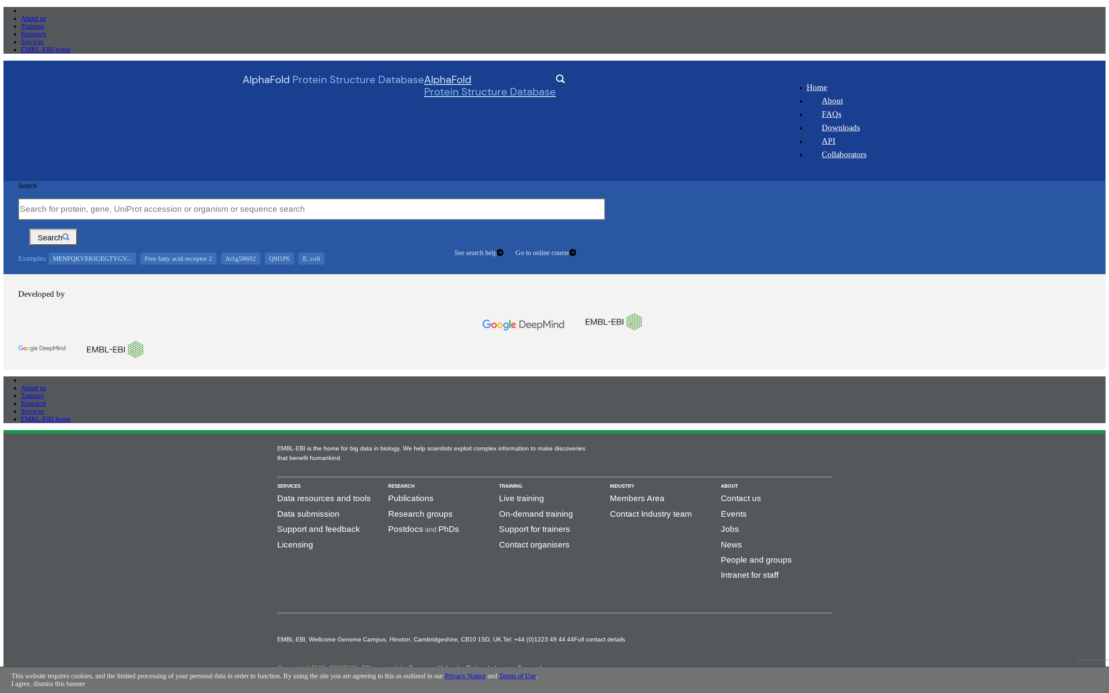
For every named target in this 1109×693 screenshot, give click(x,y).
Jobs (730, 529)
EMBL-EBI (37, 10)
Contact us (741, 498)
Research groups (420, 513)
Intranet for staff (749, 575)
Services (32, 41)
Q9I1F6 (279, 258)
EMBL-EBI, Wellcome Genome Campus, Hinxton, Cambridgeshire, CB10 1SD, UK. (390, 639)
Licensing (295, 544)
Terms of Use (517, 676)
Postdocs (405, 529)
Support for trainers (534, 529)
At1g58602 (240, 258)
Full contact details (599, 639)
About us (33, 18)
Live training (521, 498)
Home (817, 87)
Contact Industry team (651, 513)
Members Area (637, 498)
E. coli (311, 258)
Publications (411, 498)
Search (27, 185)
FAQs (831, 114)
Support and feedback (318, 529)
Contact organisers (534, 544)
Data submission (308, 513)
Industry (622, 486)
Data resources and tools (324, 498)
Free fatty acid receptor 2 (178, 258)
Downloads (841, 127)
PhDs (448, 529)
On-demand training (536, 513)
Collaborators (844, 154)
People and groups (756, 559)
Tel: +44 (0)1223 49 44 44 (538, 639)
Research (33, 34)
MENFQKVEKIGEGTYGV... (92, 258)
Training (32, 26)
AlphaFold (490, 86)
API (828, 141)
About (832, 100)
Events (734, 513)
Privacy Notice (465, 676)
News (731, 544)
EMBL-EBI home (46, 49)
